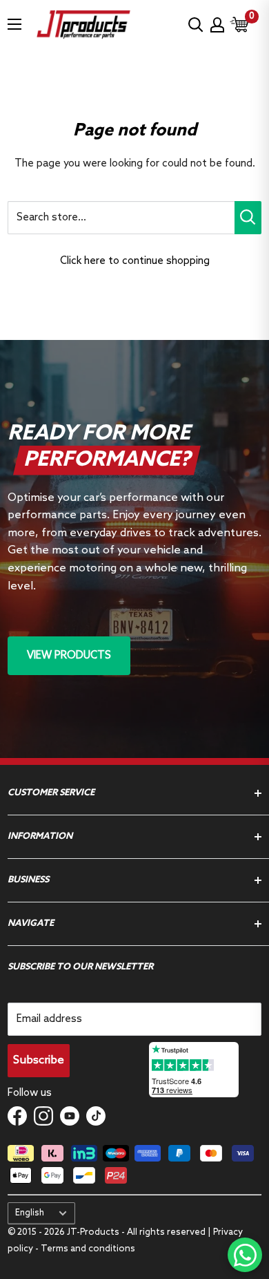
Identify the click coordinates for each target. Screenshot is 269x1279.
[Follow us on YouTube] (69, 1116)
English (29, 1213)
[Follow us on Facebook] (17, 1116)
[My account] (217, 24)
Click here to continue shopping (135, 261)
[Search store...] (248, 217)
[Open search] (195, 24)
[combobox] (121, 217)
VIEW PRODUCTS (69, 656)
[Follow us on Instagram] (43, 1116)
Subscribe (38, 1060)
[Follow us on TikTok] (96, 1116)
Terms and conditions (88, 1249)
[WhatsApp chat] (245, 1255)
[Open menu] (14, 24)
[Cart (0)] (240, 25)
